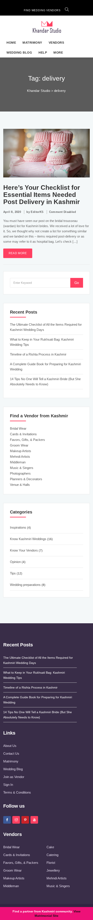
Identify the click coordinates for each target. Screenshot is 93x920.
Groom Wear (19, 445)
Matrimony (32, 42)
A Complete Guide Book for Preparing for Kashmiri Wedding (45, 366)
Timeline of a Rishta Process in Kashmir (38, 354)
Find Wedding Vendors (42, 10)
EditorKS (37, 212)
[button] (67, 10)
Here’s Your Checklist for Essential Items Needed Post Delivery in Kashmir (41, 194)
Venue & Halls (20, 484)
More (58, 52)
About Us (9, 746)
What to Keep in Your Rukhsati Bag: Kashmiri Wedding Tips (42, 342)
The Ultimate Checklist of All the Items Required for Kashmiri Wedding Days (46, 327)
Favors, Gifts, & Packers (27, 440)
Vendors (56, 42)
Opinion (15, 562)
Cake (50, 847)
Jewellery (53, 870)
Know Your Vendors (24, 550)
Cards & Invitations (23, 434)
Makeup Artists (20, 451)
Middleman (18, 462)
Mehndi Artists (20, 456)
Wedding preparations (25, 585)
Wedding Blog (19, 52)
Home (11, 42)
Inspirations (18, 527)
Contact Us (11, 753)
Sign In (8, 784)
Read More (18, 253)
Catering (52, 855)
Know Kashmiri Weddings (28, 539)
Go (76, 283)
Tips (13, 573)
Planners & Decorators (26, 479)
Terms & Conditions (17, 792)
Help (42, 52)
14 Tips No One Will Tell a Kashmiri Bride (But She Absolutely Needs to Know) (45, 381)
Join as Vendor (13, 777)
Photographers (20, 473)
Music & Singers (21, 468)
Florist (50, 862)
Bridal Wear (18, 428)
